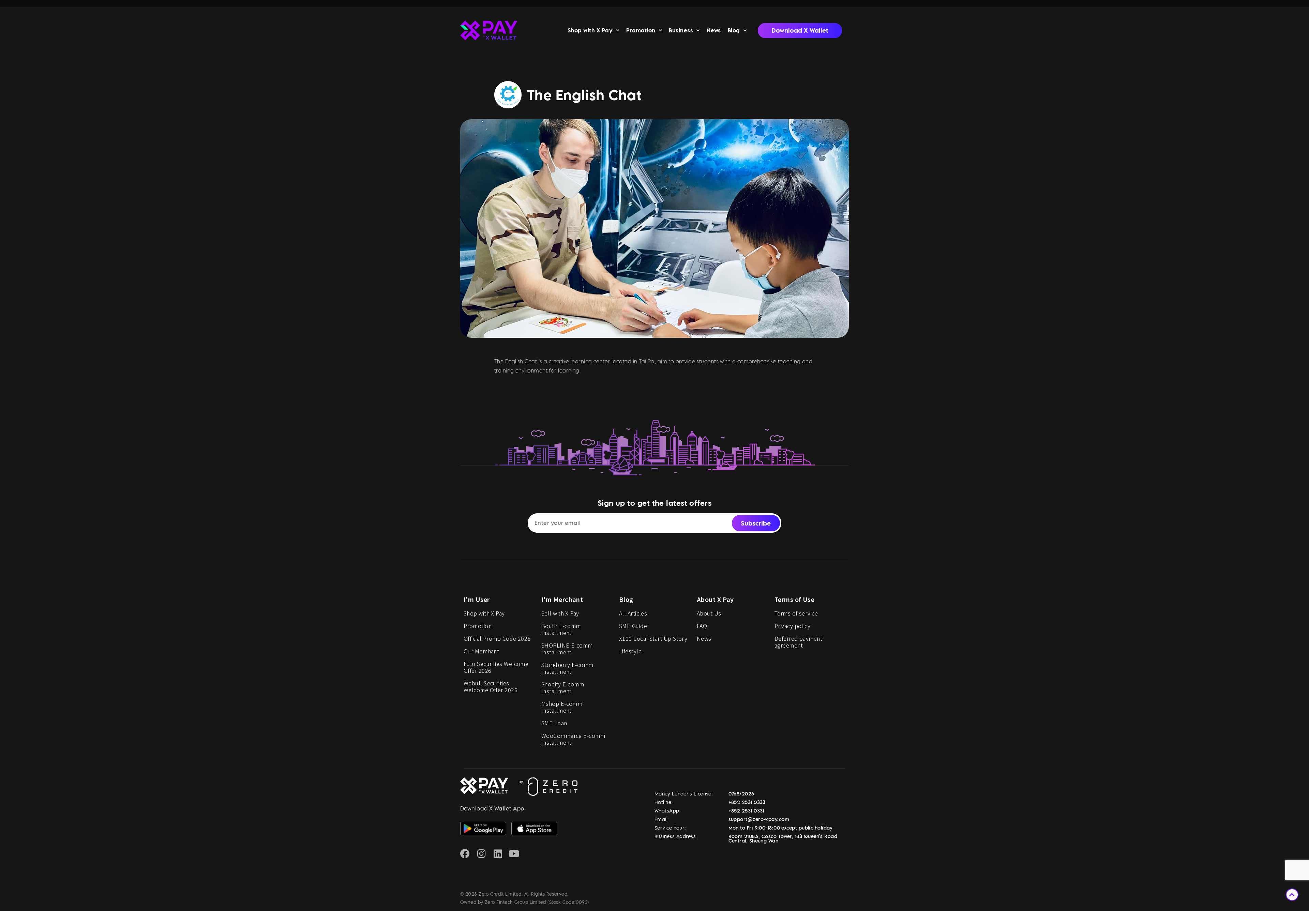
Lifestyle (630, 651)
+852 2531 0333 (747, 802)
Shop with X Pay (590, 30)
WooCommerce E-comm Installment (573, 738)
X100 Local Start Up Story (653, 638)
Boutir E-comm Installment (561, 629)
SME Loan (554, 723)
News (714, 30)
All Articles (633, 613)
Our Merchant (481, 651)
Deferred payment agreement (798, 641)
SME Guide (633, 626)
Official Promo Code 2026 (497, 638)
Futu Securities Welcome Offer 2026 (496, 666)
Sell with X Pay (560, 613)
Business (681, 30)
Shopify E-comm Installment (562, 687)
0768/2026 (741, 793)
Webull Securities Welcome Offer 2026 (490, 686)
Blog (734, 30)
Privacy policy (792, 626)
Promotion (641, 30)
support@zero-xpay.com (758, 819)
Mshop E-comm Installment (561, 706)
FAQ (702, 626)
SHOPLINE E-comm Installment (567, 648)
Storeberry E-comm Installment (567, 668)
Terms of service (796, 613)
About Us (709, 613)
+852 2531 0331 (746, 811)
